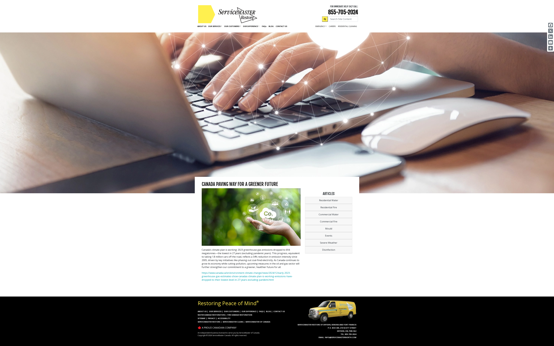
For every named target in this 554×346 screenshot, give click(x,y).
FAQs (261, 311)
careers (332, 26)
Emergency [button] (320, 26)
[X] (550, 31)
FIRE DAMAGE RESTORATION (239, 315)
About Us (201, 26)
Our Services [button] (214, 26)
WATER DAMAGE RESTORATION (211, 315)
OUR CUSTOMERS (231, 311)
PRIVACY (211, 318)
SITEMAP (201, 318)
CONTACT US (279, 311)
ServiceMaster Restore (209, 322)
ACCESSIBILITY (224, 318)
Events (328, 235)
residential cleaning (347, 26)
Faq (264, 26)
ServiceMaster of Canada (257, 322)
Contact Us (281, 26)
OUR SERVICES (215, 311)
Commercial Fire (328, 221)
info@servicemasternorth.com (340, 337)
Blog (271, 26)
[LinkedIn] (550, 37)
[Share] (550, 48)
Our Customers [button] (231, 26)
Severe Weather (328, 242)
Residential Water (328, 200)
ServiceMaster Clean (233, 322)
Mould (328, 228)
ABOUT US (202, 311)
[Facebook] (550, 25)
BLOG (268, 311)
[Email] (550, 42)
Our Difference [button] (250, 26)
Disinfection (328, 249)
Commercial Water (329, 214)
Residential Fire (328, 207)
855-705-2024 (343, 12)
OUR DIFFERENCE (249, 311)
